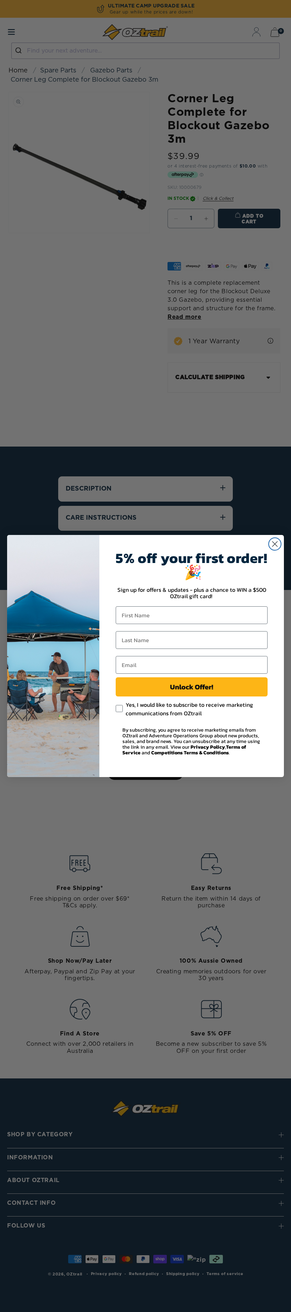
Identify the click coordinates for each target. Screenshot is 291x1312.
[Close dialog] (275, 544)
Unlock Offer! (191, 687)
